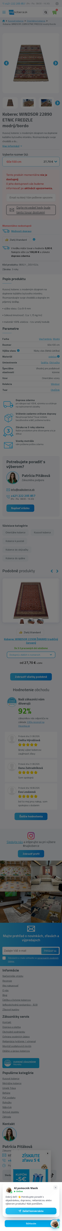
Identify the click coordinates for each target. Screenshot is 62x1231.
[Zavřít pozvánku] (55, 1187)
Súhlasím (31, 1223)
